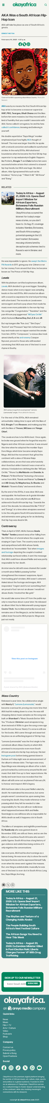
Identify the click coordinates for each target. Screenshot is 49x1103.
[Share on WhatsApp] (28, 44)
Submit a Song (9, 1053)
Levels (4, 286)
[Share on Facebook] (20, 44)
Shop (5, 1036)
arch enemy (25, 337)
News (5, 1019)
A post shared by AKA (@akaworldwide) (21, 687)
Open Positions (10, 1056)
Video (5, 1031)
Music (5, 1022)
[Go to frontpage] (24, 5)
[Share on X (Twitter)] (24, 44)
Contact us (8, 1047)
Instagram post (8, 755)
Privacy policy (9, 1050)
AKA (3, 106)
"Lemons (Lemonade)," (25, 704)
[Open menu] (3, 5)
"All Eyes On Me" (34, 314)
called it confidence (10, 127)
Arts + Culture (9, 1028)
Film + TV (7, 1025)
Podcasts (7, 1034)
